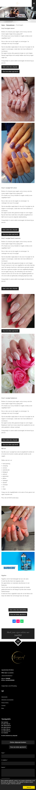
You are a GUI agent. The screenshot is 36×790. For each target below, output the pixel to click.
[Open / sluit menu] (34, 3)
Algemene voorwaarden (7, 699)
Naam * (3, 752)
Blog (2, 708)
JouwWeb (18, 635)
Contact (3, 705)
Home (3, 25)
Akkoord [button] (29, 787)
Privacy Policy (5, 702)
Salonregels (4, 696)
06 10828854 (10, 672)
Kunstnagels (19, 25)
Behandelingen (10, 25)
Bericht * (3, 767)
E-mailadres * (4, 760)
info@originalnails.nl (6, 675)
